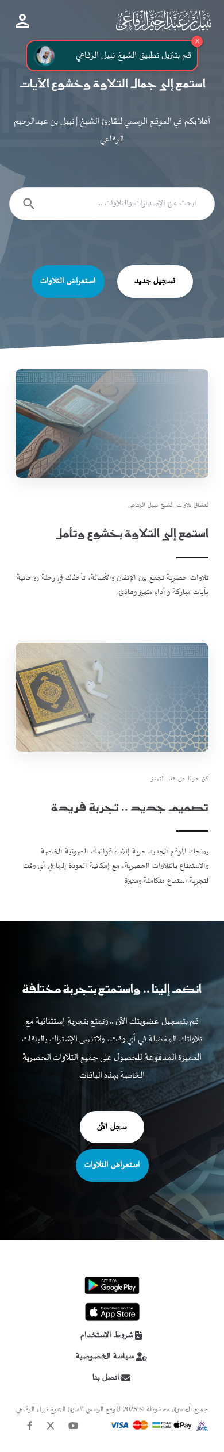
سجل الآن (112, 1127)
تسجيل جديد (154, 281)
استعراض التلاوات (68, 281)
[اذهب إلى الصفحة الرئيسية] (163, 20)
